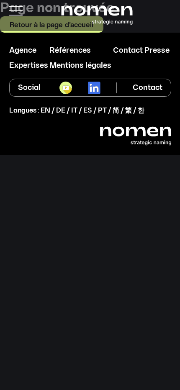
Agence (22, 50)
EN (45, 111)
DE (60, 111)
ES (87, 111)
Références (70, 50)
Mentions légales (80, 65)
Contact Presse (141, 50)
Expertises (28, 65)
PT (102, 111)
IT (74, 111)
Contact (147, 87)
